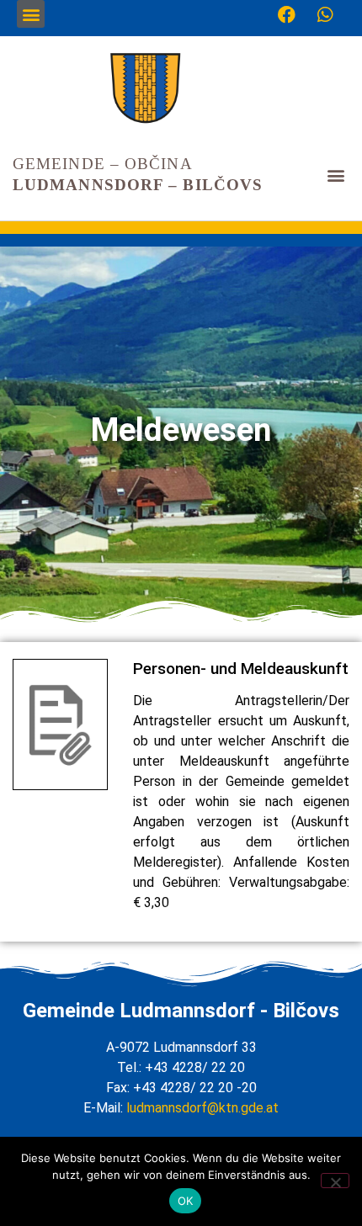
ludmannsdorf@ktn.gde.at (202, 1108)
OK (186, 1200)
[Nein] (335, 1180)
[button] (31, 14)
